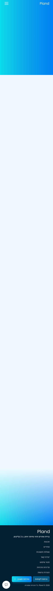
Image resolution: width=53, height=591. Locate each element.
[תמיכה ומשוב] (6, 585)
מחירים (47, 547)
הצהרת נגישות (44, 572)
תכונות (47, 541)
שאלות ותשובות (43, 552)
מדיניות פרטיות (43, 567)
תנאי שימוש (45, 562)
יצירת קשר (45, 557)
